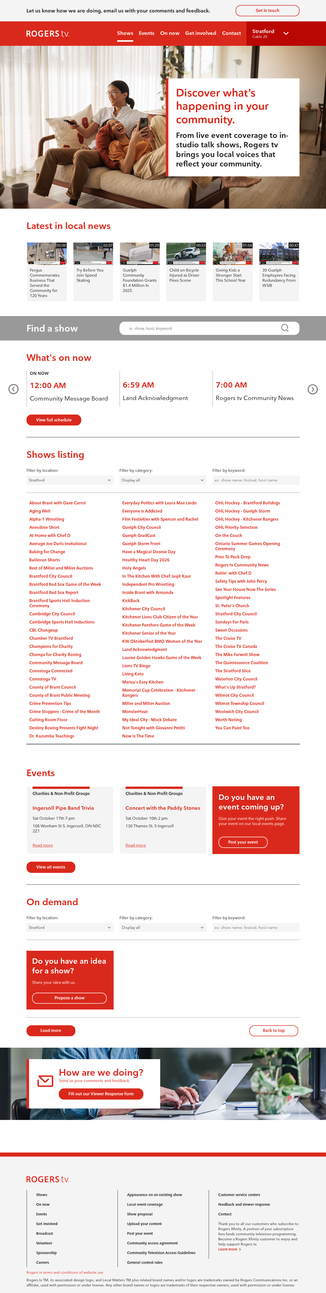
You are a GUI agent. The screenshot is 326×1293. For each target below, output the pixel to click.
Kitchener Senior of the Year (149, 633)
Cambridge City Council (52, 614)
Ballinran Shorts (44, 560)
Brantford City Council (50, 576)
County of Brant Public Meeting (59, 695)
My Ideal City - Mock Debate (149, 719)
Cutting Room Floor (48, 719)
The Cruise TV (228, 638)
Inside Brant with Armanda (147, 592)
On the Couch (228, 535)
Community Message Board (69, 398)
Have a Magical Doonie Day (148, 551)
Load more (50, 1030)
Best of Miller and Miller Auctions (61, 568)
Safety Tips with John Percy (241, 581)
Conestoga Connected (50, 671)
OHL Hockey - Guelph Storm (242, 511)
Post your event (243, 842)
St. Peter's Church (232, 605)
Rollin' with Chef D (233, 573)
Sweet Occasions (231, 630)
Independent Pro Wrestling (148, 584)
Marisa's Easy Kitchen (143, 682)
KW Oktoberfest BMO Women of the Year (162, 641)
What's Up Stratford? (235, 687)
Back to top (274, 1030)
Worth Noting (228, 719)
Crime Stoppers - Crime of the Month (64, 711)
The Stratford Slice (233, 671)
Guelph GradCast (138, 535)
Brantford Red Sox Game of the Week (65, 584)
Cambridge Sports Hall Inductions (61, 622)
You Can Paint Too (232, 728)
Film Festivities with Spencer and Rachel (160, 519)
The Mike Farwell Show (237, 654)
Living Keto (133, 674)
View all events (50, 867)
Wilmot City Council (234, 695)
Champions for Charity (51, 646)
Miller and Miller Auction (146, 703)
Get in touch (267, 10)
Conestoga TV (42, 679)
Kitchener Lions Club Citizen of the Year (160, 617)
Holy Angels (134, 568)
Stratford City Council (236, 614)
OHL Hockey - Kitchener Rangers (246, 519)
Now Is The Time (138, 736)
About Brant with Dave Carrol (57, 503)
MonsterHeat (135, 711)
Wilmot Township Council (239, 703)
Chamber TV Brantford (51, 638)
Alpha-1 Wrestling (46, 519)
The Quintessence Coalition (241, 662)
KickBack (131, 600)
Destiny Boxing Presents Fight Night (63, 728)
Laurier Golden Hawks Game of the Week (161, 657)
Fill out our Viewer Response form (101, 1093)
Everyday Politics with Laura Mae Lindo (159, 503)
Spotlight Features (232, 597)
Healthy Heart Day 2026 (146, 560)
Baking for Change (47, 551)
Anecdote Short (44, 527)
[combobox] (204, 328)
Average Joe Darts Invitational (58, 543)
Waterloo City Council (236, 679)
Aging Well (39, 511)
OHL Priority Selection (236, 527)
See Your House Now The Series (245, 589)
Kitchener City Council (143, 608)
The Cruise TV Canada (236, 646)
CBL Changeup (43, 630)
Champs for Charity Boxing (55, 654)
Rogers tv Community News (255, 398)
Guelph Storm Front (141, 543)
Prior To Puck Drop (232, 557)
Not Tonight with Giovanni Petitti (153, 728)
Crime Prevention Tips (50, 703)
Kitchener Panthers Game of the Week (158, 625)
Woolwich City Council (237, 711)
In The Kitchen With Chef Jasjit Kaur (156, 576)
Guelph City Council (141, 527)
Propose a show (70, 998)
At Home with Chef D (49, 535)
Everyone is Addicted (142, 511)
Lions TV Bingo (136, 665)
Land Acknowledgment (155, 398)
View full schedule (54, 420)
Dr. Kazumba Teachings (51, 736)
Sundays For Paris (232, 622)
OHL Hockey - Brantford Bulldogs (247, 503)
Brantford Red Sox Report (53, 592)
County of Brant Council (52, 687)
